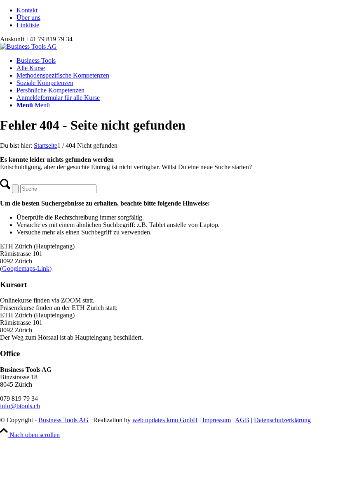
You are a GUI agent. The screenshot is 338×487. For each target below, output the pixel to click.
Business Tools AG (63, 419)
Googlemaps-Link (25, 268)
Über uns (28, 17)
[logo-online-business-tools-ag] (28, 46)
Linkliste (27, 24)
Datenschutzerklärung (282, 419)
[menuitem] (177, 10)
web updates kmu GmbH (165, 419)
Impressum (216, 419)
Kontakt (27, 10)
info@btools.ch (20, 405)
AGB (242, 419)
